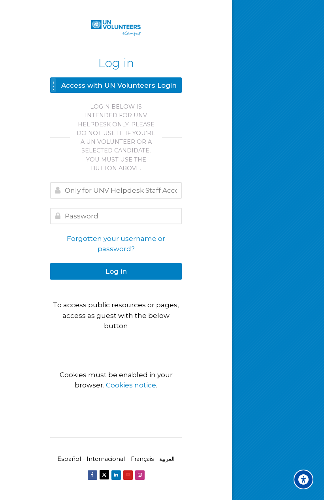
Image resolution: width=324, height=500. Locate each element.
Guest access (116, 342)
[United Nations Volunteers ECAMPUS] (116, 28)
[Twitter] (104, 474)
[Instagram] (140, 475)
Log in (116, 271)
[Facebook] (92, 475)
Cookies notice (131, 385)
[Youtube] (128, 475)
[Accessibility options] (303, 479)
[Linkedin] (116, 475)
